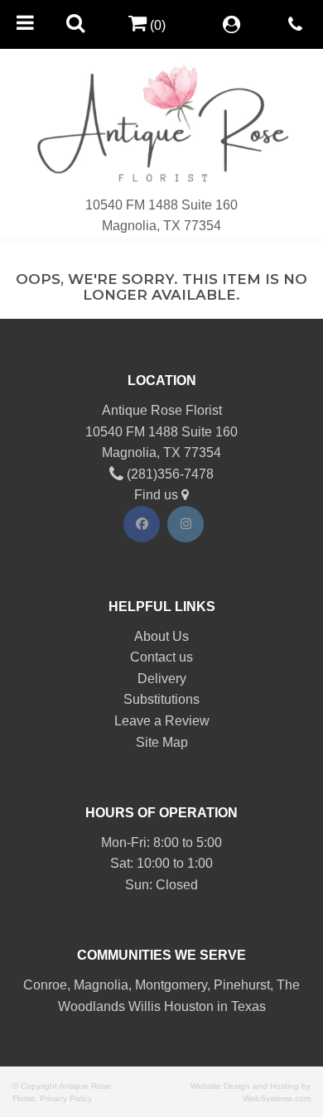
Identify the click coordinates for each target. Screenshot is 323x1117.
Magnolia (101, 985)
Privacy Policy (66, 1098)
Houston (189, 1006)
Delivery (161, 679)
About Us (161, 636)
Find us (157, 495)
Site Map (162, 742)
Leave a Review (162, 721)
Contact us (161, 657)
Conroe (45, 985)
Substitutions (161, 699)
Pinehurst (242, 985)
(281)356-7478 (168, 474)
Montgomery (171, 985)
